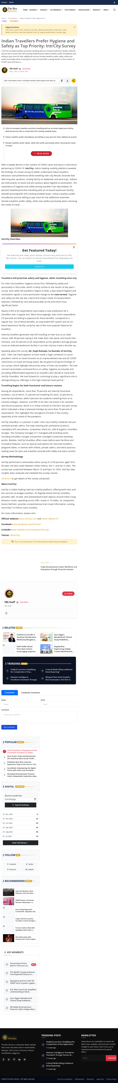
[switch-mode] (115, 2)
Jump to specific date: (13, 796)
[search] (114, 10)
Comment (5, 710)
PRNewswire (79, 1079)
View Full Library (20, 842)
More (105, 10)
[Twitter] (9, 1059)
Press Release (12, 18)
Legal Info (100, 1079)
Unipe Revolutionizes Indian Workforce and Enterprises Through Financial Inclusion (59, 568)
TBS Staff (9, 602)
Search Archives (20, 805)
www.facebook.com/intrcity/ (26, 524)
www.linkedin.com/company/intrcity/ (30, 529)
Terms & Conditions (64, 1079)
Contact (4, 2)
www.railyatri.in (50, 518)
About (11, 2)
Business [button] (33, 10)
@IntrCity (15, 535)
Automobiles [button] (55, 10)
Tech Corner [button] (70, 10)
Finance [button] (43, 10)
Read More (41, 153)
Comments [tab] (9, 692)
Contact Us (39, 266)
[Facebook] (3, 1059)
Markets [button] (96, 10)
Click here (6, 478)
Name (3, 700)
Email (43, 700)
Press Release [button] (83, 10)
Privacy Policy (111, 1079)
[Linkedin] (19, 1059)
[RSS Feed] (6, 613)
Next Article (45, 563)
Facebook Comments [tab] (30, 692)
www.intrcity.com (28, 518)
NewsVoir (90, 1079)
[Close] (74, 27)
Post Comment (9, 727)
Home (25, 10)
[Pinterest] (14, 1059)
